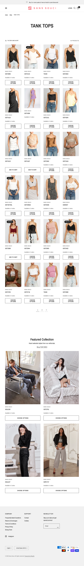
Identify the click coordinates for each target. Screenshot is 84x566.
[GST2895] (13, 56)
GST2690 (65, 292)
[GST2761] (61, 377)
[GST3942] (52, 144)
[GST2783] (13, 275)
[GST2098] (13, 231)
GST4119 (8, 117)
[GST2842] (71, 56)
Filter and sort (13, 40)
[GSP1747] (61, 450)
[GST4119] (13, 100)
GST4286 (27, 113)
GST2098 (8, 248)
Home (6, 15)
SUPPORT (27, 514)
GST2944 (27, 248)
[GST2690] (71, 275)
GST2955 (46, 248)
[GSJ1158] (22, 377)
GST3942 (46, 161)
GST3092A (27, 205)
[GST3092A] (32, 187)
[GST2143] (32, 56)
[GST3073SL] (13, 187)
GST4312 (8, 161)
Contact (26, 518)
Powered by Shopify (29, 556)
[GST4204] (71, 100)
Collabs (26, 521)
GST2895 (8, 74)
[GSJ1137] (22, 450)
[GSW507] (71, 187)
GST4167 (27, 161)
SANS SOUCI (8, 71)
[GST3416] (71, 144)
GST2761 (46, 409)
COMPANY (8, 514)
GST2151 (46, 117)
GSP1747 (46, 482)
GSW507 (65, 205)
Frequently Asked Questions (13, 518)
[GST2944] (32, 231)
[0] (77, 8)
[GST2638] (52, 187)
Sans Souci (8, 115)
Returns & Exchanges (11, 521)
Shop (11, 15)
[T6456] (52, 275)
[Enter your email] (58, 527)
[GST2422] (71, 231)
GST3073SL (8, 205)
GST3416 (65, 161)
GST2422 (65, 248)
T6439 (45, 74)
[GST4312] (13, 144)
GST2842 (65, 74)
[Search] (74, 8)
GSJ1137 (7, 482)
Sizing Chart (8, 530)
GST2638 (46, 205)
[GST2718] (32, 275)
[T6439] (52, 56)
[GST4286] (32, 98)
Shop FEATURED (42, 347)
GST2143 (27, 74)
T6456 (45, 292)
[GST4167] (32, 144)
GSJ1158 (7, 409)
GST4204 (65, 117)
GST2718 (27, 292)
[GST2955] (52, 231)
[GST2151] (52, 100)
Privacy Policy (9, 527)
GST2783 (8, 292)
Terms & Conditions (10, 524)
